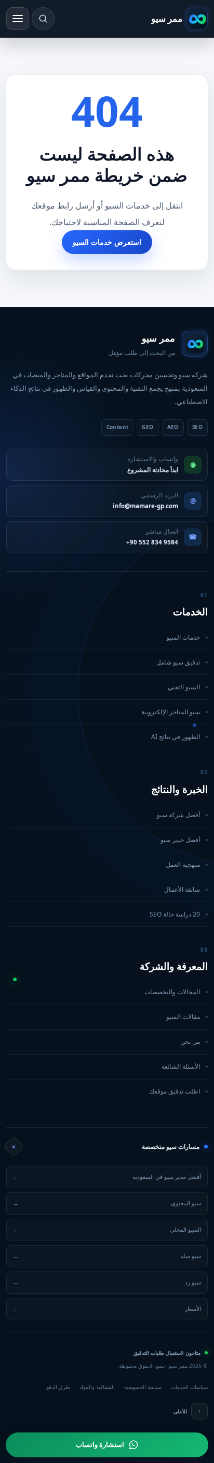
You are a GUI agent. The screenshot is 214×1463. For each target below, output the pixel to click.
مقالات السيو (104, 1016)
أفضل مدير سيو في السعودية (107, 1176)
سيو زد (107, 1282)
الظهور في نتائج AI (104, 736)
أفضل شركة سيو (104, 814)
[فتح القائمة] (17, 18)
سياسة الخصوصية (143, 1387)
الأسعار (107, 1308)
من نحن (104, 1041)
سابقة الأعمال (104, 889)
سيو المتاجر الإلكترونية (104, 711)
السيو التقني (104, 687)
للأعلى (187, 1411)
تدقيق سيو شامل (104, 662)
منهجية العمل (104, 864)
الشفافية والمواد (97, 1387)
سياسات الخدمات (189, 1387)
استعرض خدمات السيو (107, 242)
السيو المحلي (107, 1229)
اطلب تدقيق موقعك (104, 1091)
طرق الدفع (58, 1387)
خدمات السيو (104, 637)
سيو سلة (107, 1256)
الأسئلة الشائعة (104, 1066)
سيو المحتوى (107, 1203)
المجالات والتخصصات (104, 991)
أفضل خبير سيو (104, 839)
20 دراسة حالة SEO (104, 914)
